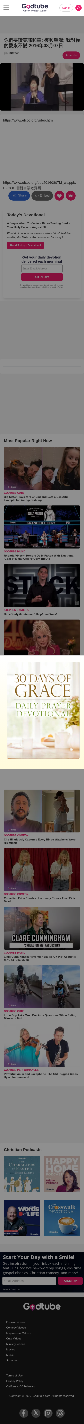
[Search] (78, 8)
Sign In (66, 7)
